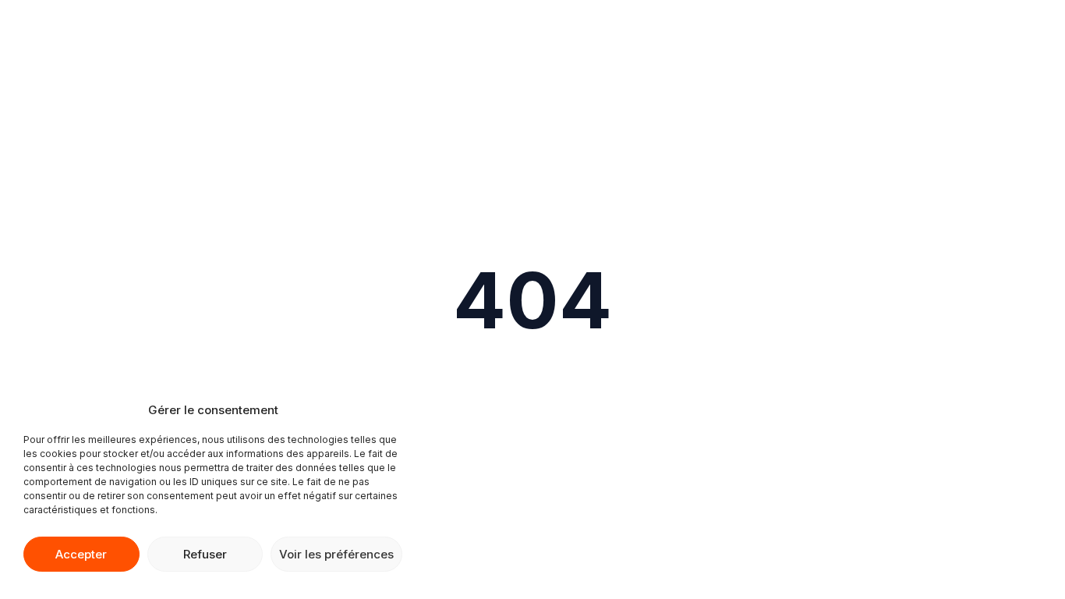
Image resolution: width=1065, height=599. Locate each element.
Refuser (205, 554)
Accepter (81, 554)
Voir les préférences (336, 554)
